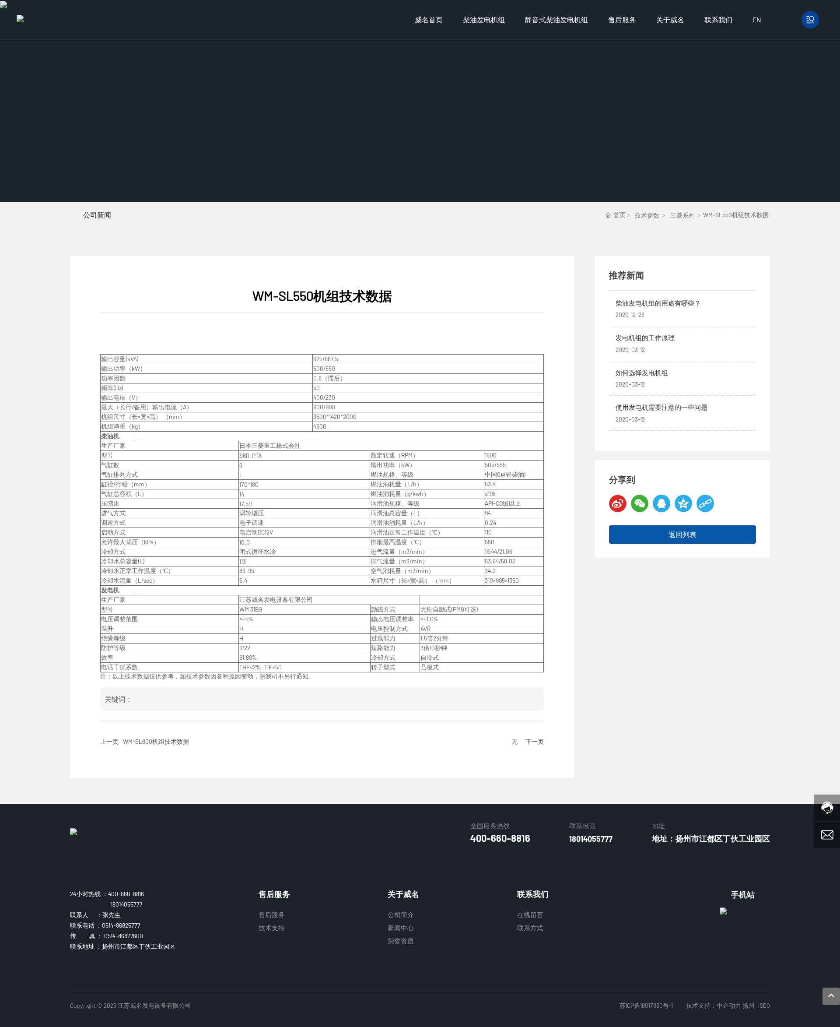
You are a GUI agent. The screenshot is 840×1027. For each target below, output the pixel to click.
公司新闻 (97, 215)
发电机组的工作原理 (645, 337)
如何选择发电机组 (642, 372)
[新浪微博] (617, 503)
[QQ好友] (661, 503)
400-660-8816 (500, 838)
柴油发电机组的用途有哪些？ (658, 303)
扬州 (748, 1005)
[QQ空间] (683, 503)
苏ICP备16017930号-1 (646, 1005)
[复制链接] (705, 503)
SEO (765, 1005)
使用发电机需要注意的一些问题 (661, 407)
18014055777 (590, 839)
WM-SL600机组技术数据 (156, 741)
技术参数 (647, 215)
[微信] (639, 503)
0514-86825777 (121, 925)
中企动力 (729, 1005)
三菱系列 (682, 215)
